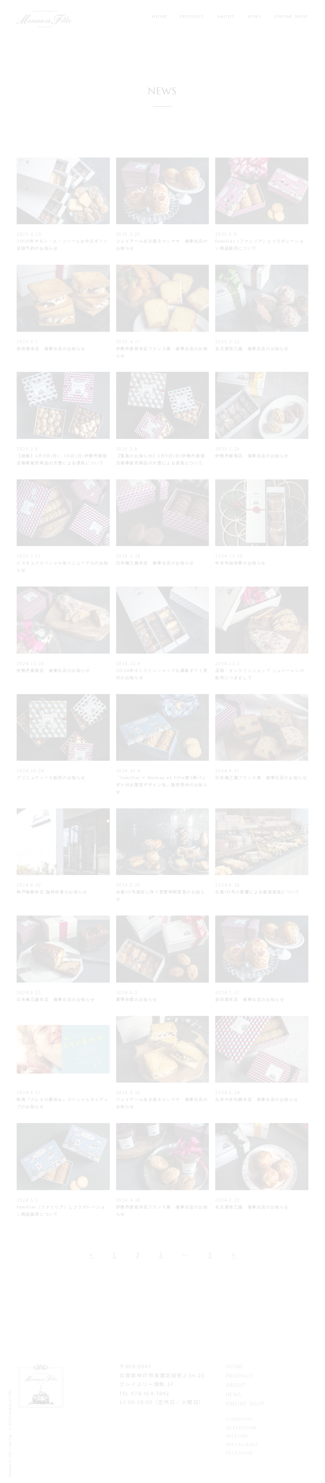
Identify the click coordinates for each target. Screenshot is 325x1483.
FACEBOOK (240, 1453)
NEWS (254, 16)
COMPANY (239, 1419)
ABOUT (226, 16)
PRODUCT (192, 16)
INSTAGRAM (242, 1444)
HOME (159, 16)
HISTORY (237, 1436)
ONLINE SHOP (291, 16)
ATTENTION (241, 1428)
